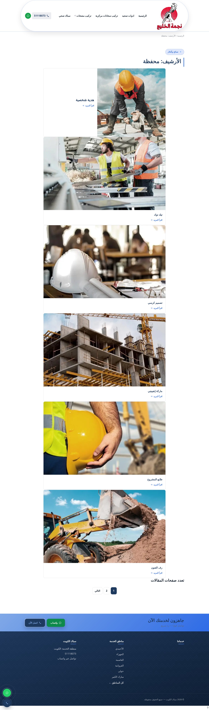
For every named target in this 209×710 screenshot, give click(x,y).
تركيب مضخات (83, 15)
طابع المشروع (154, 479)
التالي (97, 590)
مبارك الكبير (118, 676)
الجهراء (120, 654)
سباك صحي (64, 15)
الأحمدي (119, 648)
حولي (121, 671)
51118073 (70, 653)
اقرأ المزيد (89, 105)
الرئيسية (142, 15)
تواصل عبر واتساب (66, 658)
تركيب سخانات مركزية (107, 15)
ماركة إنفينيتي (155, 391)
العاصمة (120, 659)
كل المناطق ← (116, 682)
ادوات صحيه (128, 15)
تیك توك (158, 214)
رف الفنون (156, 567)
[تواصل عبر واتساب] (28, 16)
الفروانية (119, 665)
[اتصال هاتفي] (7, 703)
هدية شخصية (85, 99)
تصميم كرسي (155, 302)
